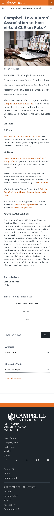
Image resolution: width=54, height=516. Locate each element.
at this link (42, 182)
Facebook (6, 460)
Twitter (16, 460)
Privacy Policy (11, 496)
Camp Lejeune (11, 442)
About (7, 473)
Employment (10, 478)
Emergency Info (12, 509)
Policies (7, 491)
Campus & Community (27, 303)
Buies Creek (10, 438)
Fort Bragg (9, 447)
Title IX (7, 500)
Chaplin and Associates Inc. (19, 103)
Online (7, 456)
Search (51, 3)
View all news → (13, 378)
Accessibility (9, 505)
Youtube (48, 460)
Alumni (27, 311)
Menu (3, 3)
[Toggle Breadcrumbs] (51, 8)
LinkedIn (27, 460)
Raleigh (7, 451)
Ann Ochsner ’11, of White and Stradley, (22, 136)
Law (27, 319)
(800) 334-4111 (11, 430)
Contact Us (9, 469)
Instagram (37, 460)
